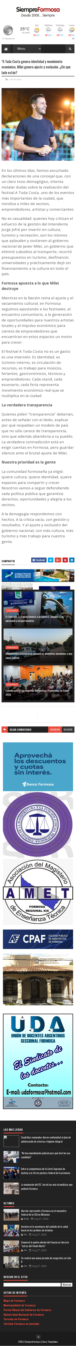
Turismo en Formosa (16, 1319)
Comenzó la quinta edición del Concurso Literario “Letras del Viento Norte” (45, 1244)
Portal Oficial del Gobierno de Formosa (27, 1310)
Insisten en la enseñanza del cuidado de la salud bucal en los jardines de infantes (44, 1228)
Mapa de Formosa (14, 1300)
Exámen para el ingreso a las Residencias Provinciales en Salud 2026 (37, 692)
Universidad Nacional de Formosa (24, 1314)
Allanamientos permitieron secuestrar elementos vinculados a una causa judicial (38, 655)
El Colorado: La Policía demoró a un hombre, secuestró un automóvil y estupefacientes (34, 619)
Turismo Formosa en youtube (21, 1324)
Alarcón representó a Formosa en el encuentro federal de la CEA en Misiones (43, 1213)
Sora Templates (50, 1341)
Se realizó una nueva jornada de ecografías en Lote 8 (46, 1260)
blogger (68, 729)
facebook (55, 729)
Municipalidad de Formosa (19, 1305)
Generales (15, 79)
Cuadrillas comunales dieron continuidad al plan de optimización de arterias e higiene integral (46, 1139)
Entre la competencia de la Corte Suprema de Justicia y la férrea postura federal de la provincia (45, 1171)
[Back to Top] (38, 1337)
